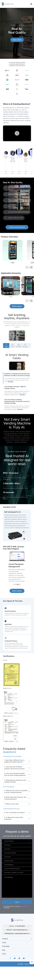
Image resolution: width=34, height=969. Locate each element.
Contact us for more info (17, 227)
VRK (13, 262)
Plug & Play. (11, 206)
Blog (3, 952)
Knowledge (5, 948)
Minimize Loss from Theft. (16, 194)
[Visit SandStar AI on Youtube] (24, 961)
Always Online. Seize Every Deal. (18, 212)
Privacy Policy (25, 908)
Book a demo (17, 40)
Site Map (20, 966)
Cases (4, 945)
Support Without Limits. (15, 218)
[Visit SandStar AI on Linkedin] (19, 961)
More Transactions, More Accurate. (16, 188)
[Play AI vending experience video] (17, 133)
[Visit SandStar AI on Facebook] (10, 961)
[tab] (6, 345)
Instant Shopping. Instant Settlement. (16, 200)
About (4, 956)
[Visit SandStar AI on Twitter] (15, 961)
